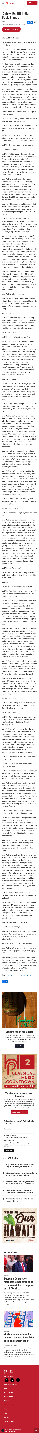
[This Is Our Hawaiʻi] (19, 1225)
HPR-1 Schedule (8, 1392)
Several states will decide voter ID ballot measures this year (20, 1200)
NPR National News (25, 975)
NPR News (11, 975)
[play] (3, 1431)
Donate (33, 3)
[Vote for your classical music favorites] (19, 1071)
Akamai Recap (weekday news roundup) (17, 1143)
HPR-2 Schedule (8, 1396)
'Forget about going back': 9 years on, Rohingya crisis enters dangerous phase (19, 1191)
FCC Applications (9, 1421)
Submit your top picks (19, 1112)
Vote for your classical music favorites (19, 1094)
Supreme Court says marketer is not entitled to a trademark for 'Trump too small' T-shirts (19, 1283)
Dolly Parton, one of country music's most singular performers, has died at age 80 (20, 1166)
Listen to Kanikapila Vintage (19, 1031)
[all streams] (36, 1430)
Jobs (5, 1413)
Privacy (6, 1409)
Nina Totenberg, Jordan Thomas (12, 1293)
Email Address (8, 1129)
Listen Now (19, 1046)
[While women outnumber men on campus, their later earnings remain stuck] (18, 1319)
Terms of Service (9, 1405)
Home (5, 1388)
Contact (6, 1401)
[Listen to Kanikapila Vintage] (19, 1010)
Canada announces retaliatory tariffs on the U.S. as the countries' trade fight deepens (20, 1183)
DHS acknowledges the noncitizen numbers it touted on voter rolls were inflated (21, 1174)
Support (6, 1417)
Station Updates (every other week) (16, 1137)
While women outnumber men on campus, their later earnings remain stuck (19, 1338)
